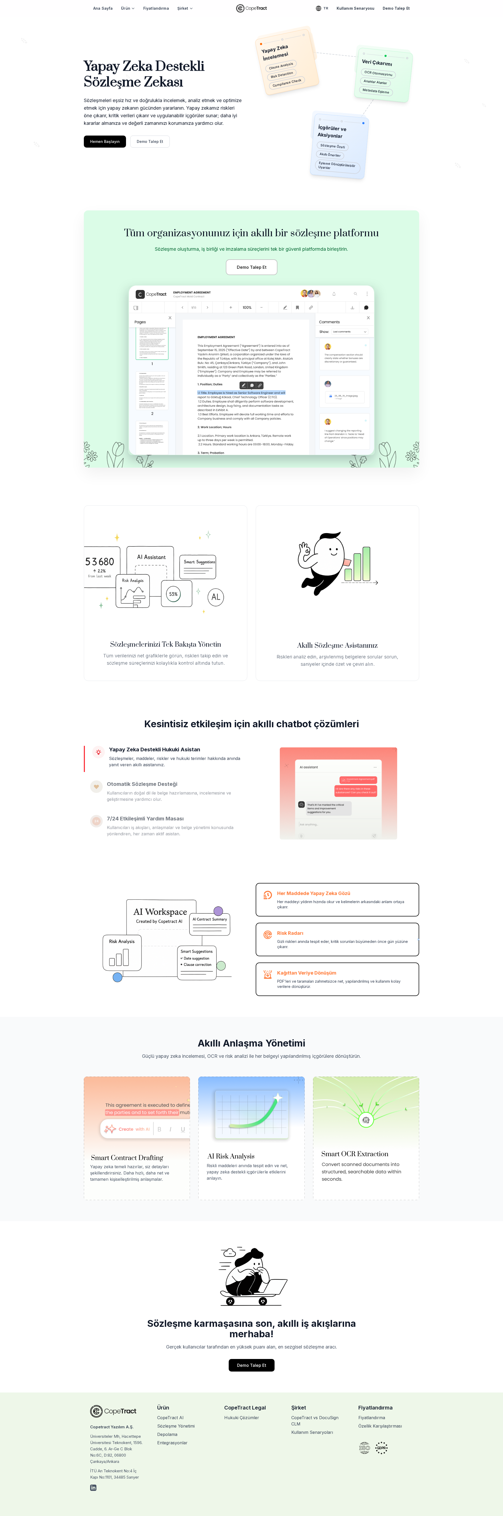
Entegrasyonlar (172, 1442)
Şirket (182, 8)
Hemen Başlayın (105, 141)
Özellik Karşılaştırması (380, 1426)
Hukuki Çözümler (241, 1417)
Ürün (125, 8)
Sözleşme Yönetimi (176, 1426)
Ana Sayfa (103, 8)
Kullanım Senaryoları (312, 1432)
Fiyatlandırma (156, 8)
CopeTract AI (170, 1417)
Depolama (167, 1434)
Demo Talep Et (396, 8)
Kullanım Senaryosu (356, 8)
